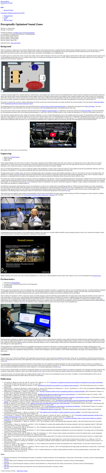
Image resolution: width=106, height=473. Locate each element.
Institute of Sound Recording (49, 110)
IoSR (5, 18)
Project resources (8, 15)
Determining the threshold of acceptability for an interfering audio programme (58, 385)
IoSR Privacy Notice (22, 471)
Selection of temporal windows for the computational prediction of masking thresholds (62, 391)
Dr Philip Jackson (18, 32)
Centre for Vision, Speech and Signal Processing (52, 106)
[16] (69, 190)
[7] (28, 183)
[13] (6, 361)
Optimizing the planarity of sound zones (50, 409)
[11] (24, 301)
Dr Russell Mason (30, 32)
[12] (60, 367)
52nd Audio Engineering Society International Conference (39, 195)
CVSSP (6, 17)
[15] (68, 369)
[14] (40, 371)
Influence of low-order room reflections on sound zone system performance (50, 403)
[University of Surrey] (7, 3)
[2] (60, 359)
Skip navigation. (5, 1)
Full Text (6, 459)
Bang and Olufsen (15, 43)
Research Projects (8, 10)
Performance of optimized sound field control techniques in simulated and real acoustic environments (76, 382)
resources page (97, 275)
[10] (65, 189)
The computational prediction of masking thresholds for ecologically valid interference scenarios (64, 397)
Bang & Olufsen (8, 20)
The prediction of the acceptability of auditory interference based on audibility (60, 412)
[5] (21, 343)
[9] (102, 186)
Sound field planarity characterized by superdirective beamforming (62, 406)
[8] (18, 174)
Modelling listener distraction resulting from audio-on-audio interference (56, 394)
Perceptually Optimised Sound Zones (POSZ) (13, 13)
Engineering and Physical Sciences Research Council (19, 103)
